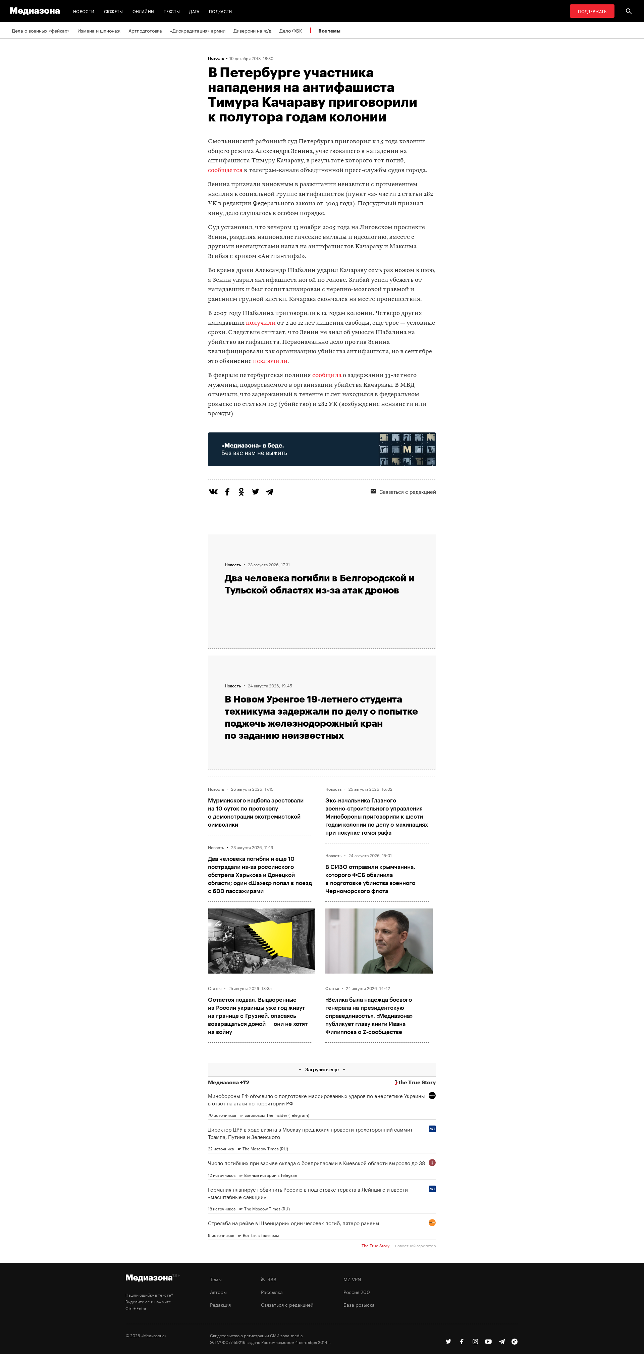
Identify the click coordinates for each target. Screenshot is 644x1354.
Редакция (220, 1304)
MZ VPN (352, 1279)
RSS (270, 1279)
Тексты (172, 11)
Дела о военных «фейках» (40, 30)
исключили (270, 361)
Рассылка (272, 1291)
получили (261, 323)
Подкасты (221, 11)
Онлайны (143, 11)
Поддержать (592, 11)
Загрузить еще (322, 1069)
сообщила (326, 375)
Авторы (218, 1291)
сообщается (225, 170)
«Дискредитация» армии (197, 30)
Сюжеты (113, 11)
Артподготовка (145, 30)
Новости (84, 11)
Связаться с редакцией (407, 491)
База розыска (359, 1304)
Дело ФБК (290, 30)
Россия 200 (356, 1291)
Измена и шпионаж (98, 30)
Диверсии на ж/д (252, 30)
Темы (216, 1279)
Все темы (329, 31)
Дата (194, 11)
